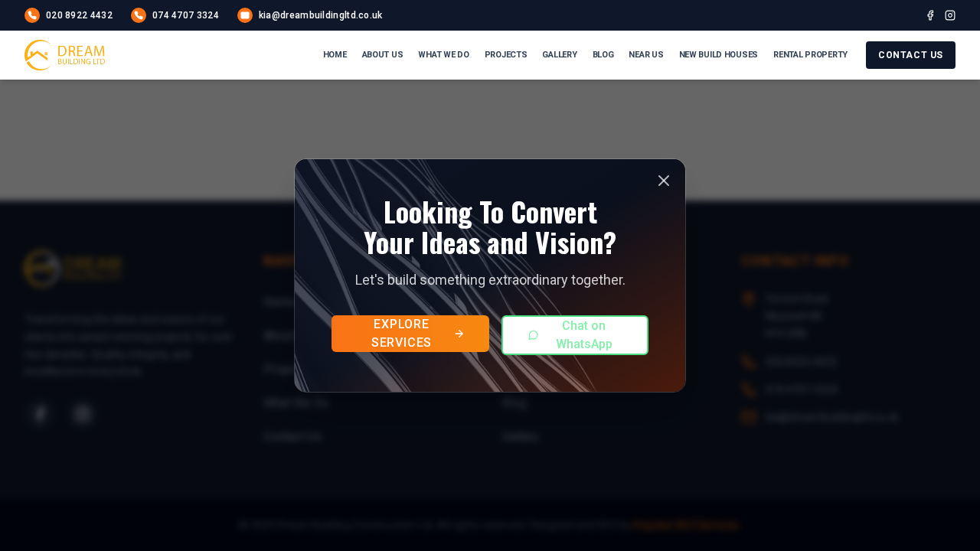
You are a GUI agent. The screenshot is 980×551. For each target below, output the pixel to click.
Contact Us (910, 55)
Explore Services (401, 333)
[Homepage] (64, 55)
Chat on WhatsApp (584, 334)
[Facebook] (930, 15)
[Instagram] (950, 15)
